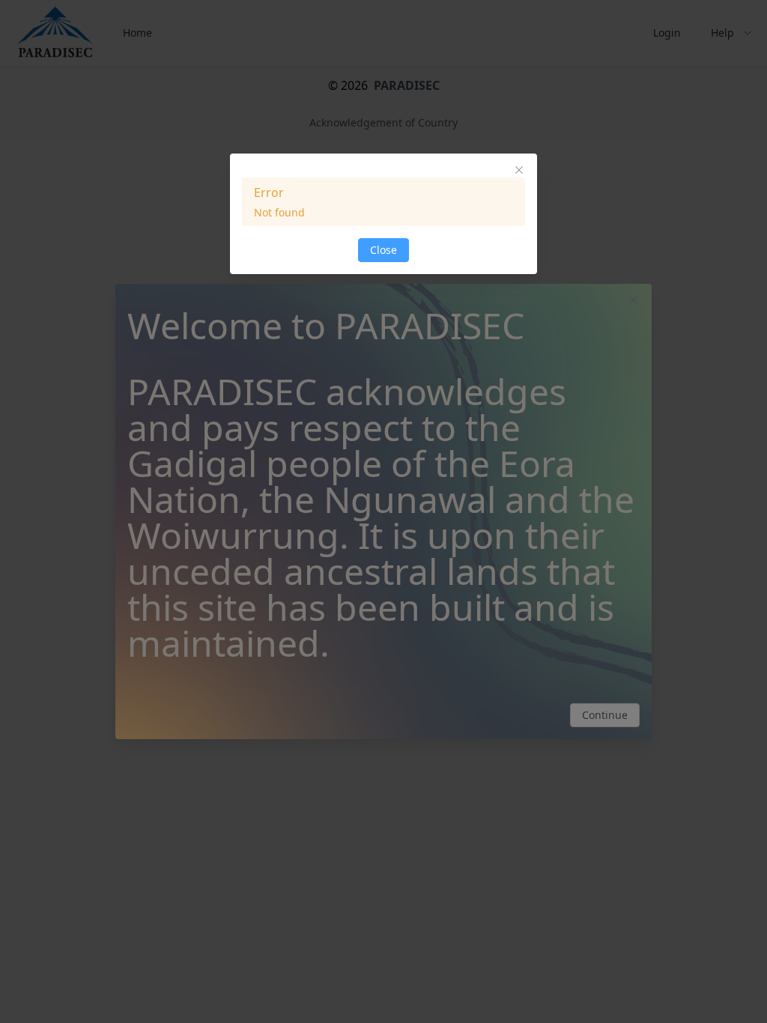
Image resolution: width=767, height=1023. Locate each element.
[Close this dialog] (519, 171)
